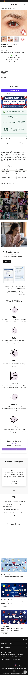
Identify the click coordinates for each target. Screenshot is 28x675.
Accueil (2, 8)
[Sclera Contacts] (14, 617)
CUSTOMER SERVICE (7, 643)
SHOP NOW (5, 579)
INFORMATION (5, 647)
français (8, 665)
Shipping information (7, 183)
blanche (2, 67)
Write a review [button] (14, 449)
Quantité (4, 77)
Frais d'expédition (5, 52)
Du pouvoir (4, 71)
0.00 (3, 73)
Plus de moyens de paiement (14, 93)
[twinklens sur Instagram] (26, 639)
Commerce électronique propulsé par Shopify (17, 673)
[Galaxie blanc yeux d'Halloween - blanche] (2, 549)
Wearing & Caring (6, 187)
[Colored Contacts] (14, 565)
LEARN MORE (7, 261)
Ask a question (5, 138)
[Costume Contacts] (14, 590)
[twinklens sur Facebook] (23, 639)
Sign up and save (7, 652)
